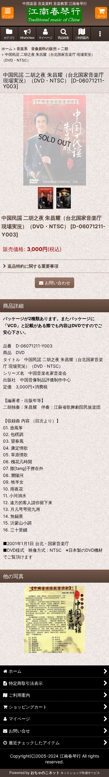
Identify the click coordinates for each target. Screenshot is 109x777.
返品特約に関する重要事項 (33, 266)
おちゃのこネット (45, 772)
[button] (8, 13)
